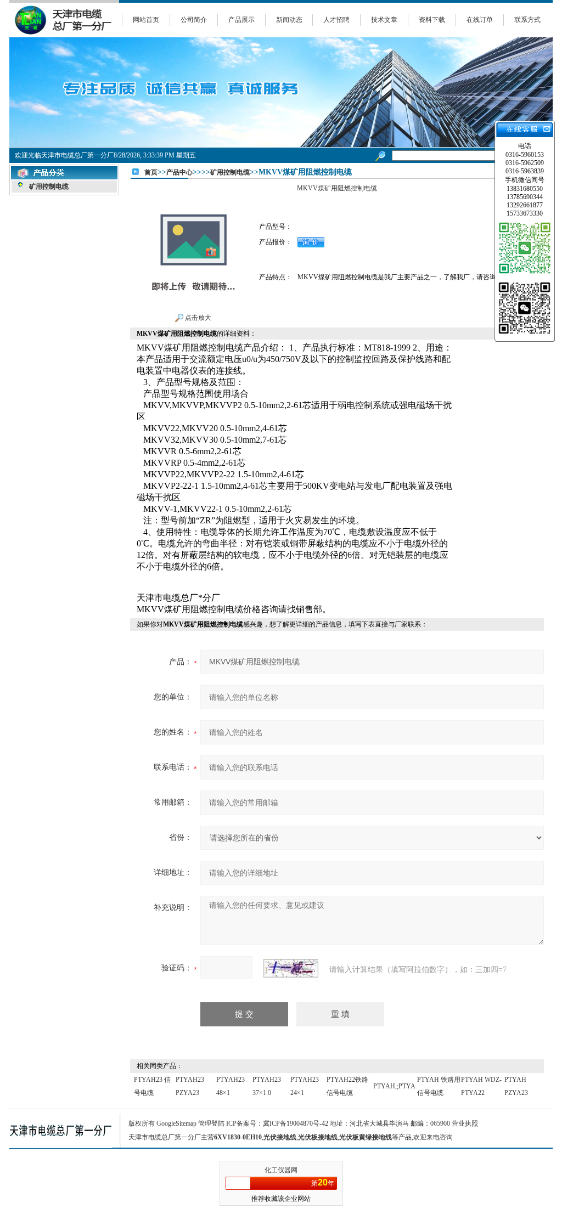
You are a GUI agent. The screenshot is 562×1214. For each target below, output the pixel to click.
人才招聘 (336, 20)
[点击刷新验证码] (290, 968)
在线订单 (480, 20)
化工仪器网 (281, 1170)
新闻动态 (289, 20)
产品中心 (179, 172)
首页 (151, 172)
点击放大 (197, 317)
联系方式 (527, 20)
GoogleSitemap (176, 1123)
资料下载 (432, 20)
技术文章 (384, 20)
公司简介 (194, 20)
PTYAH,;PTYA (394, 1086)
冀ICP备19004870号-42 (295, 1123)
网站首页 (146, 20)
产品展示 (241, 20)
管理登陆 (211, 1123)
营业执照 (465, 1123)
